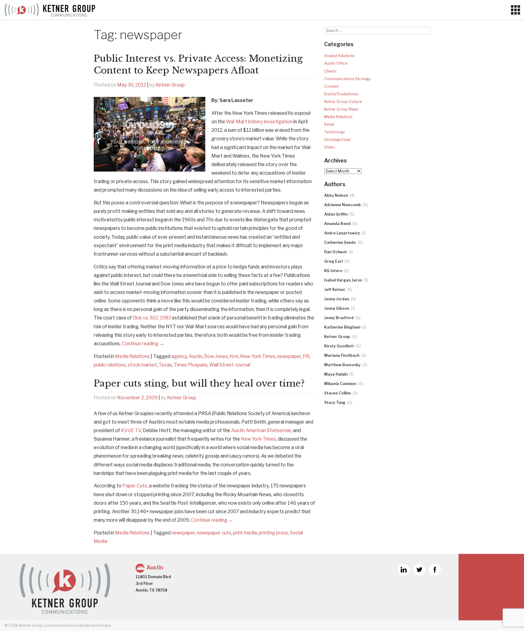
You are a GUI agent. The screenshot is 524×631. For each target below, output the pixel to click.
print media (245, 533)
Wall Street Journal (229, 365)
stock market (142, 365)
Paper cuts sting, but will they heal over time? (199, 383)
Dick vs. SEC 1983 (152, 318)
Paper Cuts (135, 486)
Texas (165, 365)
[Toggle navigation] (515, 10)
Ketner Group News (341, 109)
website (83, 625)
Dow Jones (216, 356)
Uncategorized (337, 139)
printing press (273, 533)
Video (329, 147)
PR (306, 356)
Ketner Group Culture (343, 101)
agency (179, 356)
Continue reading (143, 343)
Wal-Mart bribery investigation (259, 121)
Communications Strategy (347, 79)
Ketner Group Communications (46, 625)
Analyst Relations (339, 55)
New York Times (257, 356)
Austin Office (335, 63)
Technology (334, 132)
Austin (195, 356)
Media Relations (132, 356)
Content (331, 86)
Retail (329, 124)
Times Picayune (190, 365)
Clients (330, 71)
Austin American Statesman (261, 430)
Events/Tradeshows (341, 94)
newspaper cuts (214, 533)
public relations (110, 365)
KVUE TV (131, 430)
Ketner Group (170, 85)
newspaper (289, 356)
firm (234, 356)
